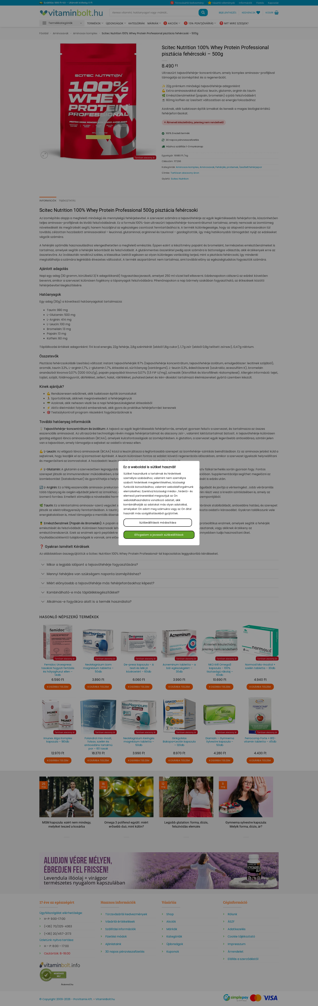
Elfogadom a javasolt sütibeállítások (159, 535)
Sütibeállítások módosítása (157, 522)
